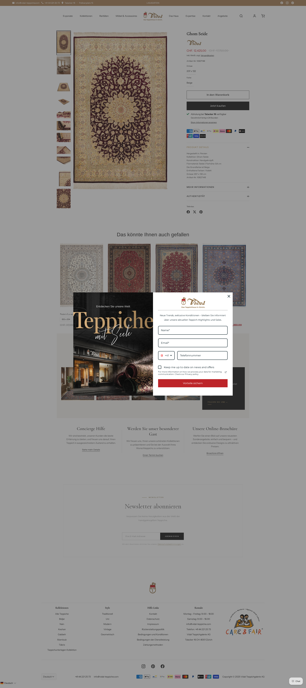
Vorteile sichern (193, 383)
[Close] (229, 296)
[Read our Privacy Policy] (226, 372)
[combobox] (166, 355)
